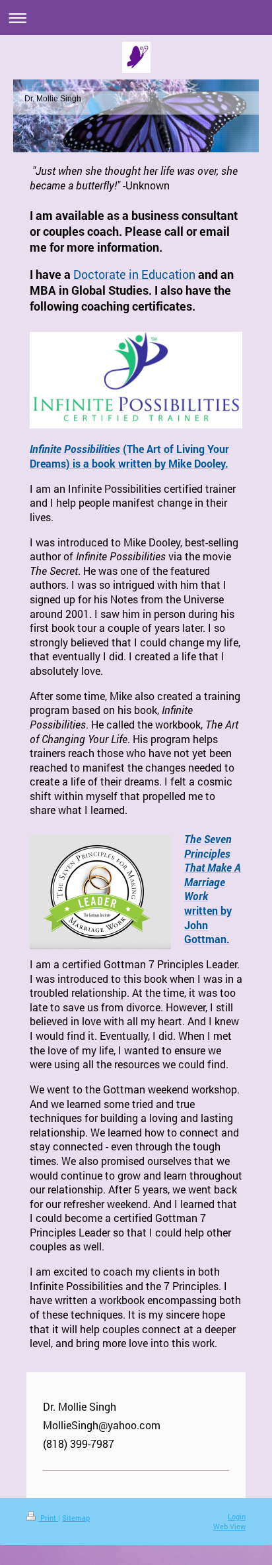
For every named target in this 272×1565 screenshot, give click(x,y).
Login (237, 1516)
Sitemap (76, 1518)
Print (48, 1518)
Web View (229, 1526)
